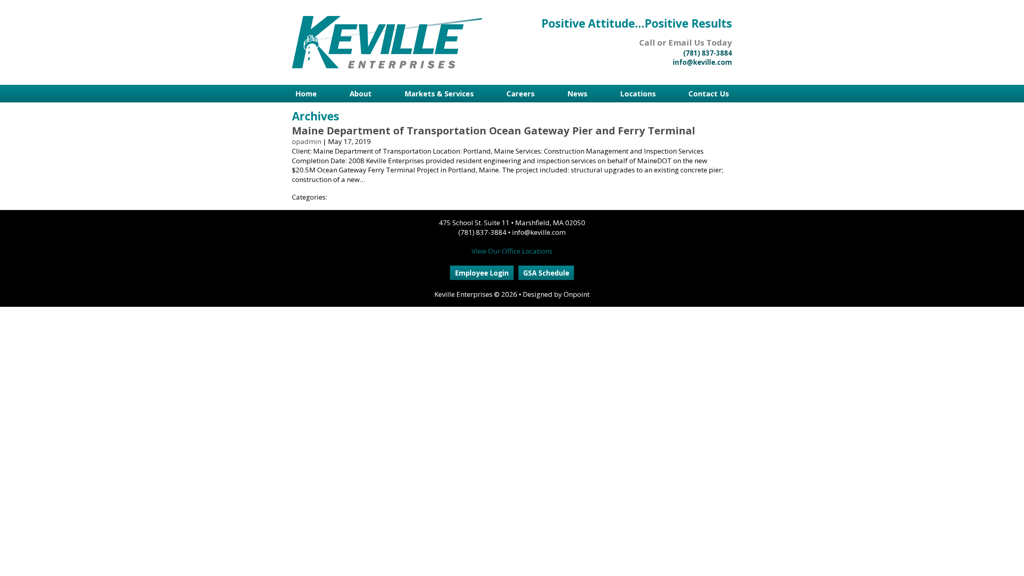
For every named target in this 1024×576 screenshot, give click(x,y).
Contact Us (708, 93)
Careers (520, 93)
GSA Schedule (546, 273)
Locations (638, 93)
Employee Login (482, 273)
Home (306, 93)
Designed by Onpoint (556, 294)
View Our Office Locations (512, 251)
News (577, 93)
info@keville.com (702, 62)
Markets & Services (439, 93)
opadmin (306, 141)
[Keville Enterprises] (387, 42)
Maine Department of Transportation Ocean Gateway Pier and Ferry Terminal (493, 130)
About (361, 93)
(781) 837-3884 (707, 53)
